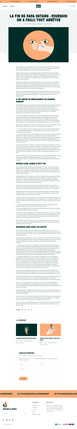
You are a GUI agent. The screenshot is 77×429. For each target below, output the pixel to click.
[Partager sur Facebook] (22, 310)
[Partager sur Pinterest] (28, 310)
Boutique (5, 6)
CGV (33, 412)
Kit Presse (34, 407)
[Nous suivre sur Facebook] (4, 420)
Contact (34, 409)
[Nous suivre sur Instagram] (7, 420)
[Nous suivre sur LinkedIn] (13, 420)
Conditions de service (52, 358)
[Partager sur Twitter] (25, 310)
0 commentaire (49, 23)
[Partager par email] (31, 310)
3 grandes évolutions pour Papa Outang (26, 338)
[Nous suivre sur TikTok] (10, 420)
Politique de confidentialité (40, 358)
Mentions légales (36, 414)
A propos (12, 6)
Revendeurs (35, 405)
